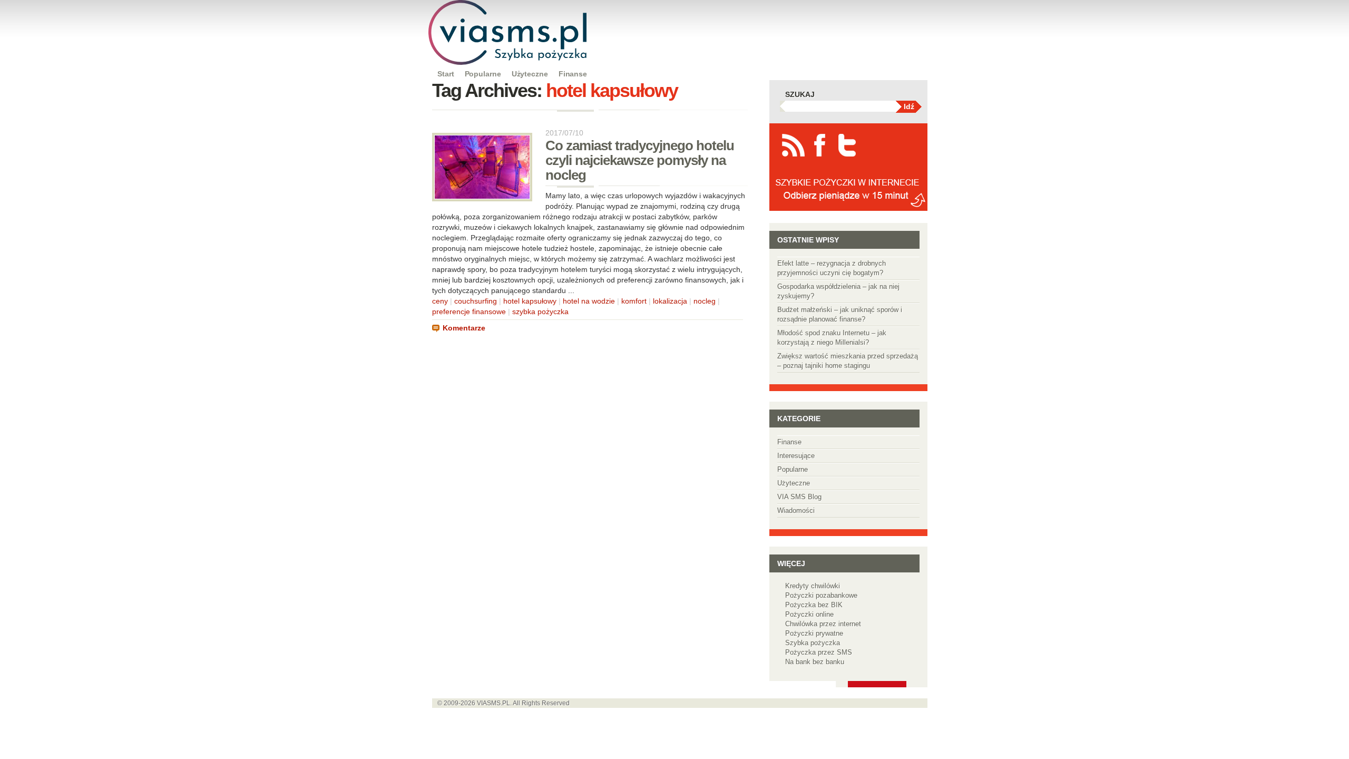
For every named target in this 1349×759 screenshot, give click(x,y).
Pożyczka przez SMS (818, 652)
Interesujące (796, 456)
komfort (634, 301)
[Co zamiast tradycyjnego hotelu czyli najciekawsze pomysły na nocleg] (482, 198)
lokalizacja (670, 301)
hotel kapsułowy (529, 301)
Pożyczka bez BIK (814, 605)
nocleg (704, 301)
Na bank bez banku (814, 662)
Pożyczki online (809, 614)
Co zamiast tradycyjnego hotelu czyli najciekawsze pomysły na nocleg (639, 160)
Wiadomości (796, 510)
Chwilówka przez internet (823, 624)
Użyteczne (530, 74)
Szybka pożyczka (812, 643)
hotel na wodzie (589, 301)
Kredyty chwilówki (812, 586)
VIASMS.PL (493, 703)
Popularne (483, 74)
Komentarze (464, 328)
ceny (440, 301)
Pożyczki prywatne (814, 633)
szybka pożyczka (540, 311)
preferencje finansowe (469, 311)
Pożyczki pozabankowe (821, 595)
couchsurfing (475, 301)
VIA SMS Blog (799, 497)
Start (445, 74)
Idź (909, 106)
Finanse (573, 74)
